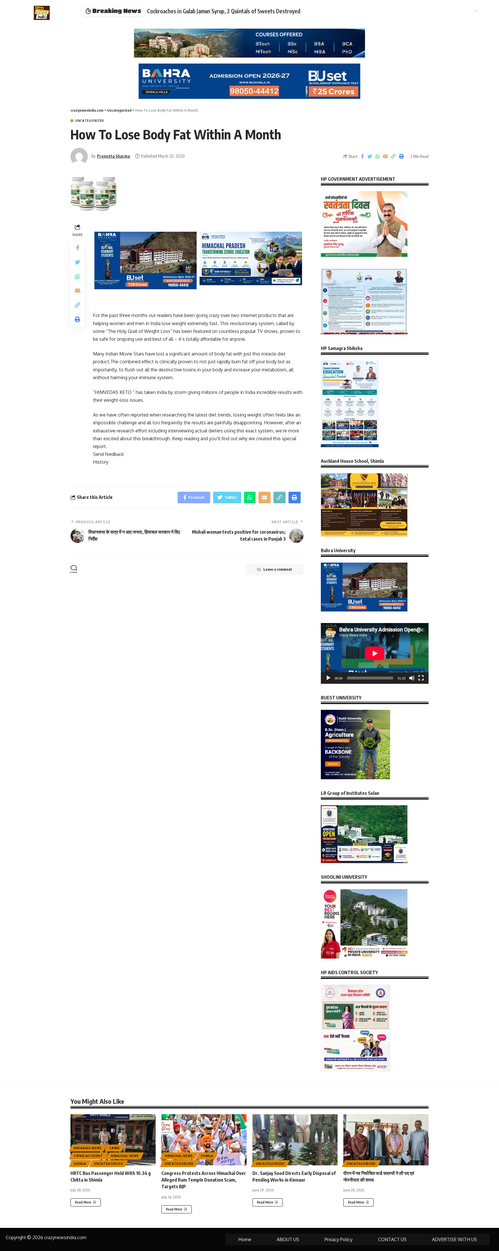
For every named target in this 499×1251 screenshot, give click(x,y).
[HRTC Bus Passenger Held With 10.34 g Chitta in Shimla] (113, 1139)
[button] (475, 10)
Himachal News (125, 1156)
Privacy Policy (339, 1239)
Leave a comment (277, 569)
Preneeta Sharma (113, 156)
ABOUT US (288, 1239)
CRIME (114, 1148)
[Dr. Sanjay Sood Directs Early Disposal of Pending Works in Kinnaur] (295, 1139)
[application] (375, 653)
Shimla (80, 1163)
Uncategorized (89, 120)
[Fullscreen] (421, 678)
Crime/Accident (88, 1156)
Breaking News (88, 1148)
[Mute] (412, 678)
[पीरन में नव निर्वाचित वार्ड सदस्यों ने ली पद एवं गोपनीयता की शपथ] (386, 1139)
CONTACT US (392, 1239)
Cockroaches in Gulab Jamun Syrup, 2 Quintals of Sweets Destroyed (223, 11)
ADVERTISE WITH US (454, 1239)
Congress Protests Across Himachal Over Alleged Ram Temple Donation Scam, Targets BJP (203, 1179)
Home (244, 1239)
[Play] (328, 678)
